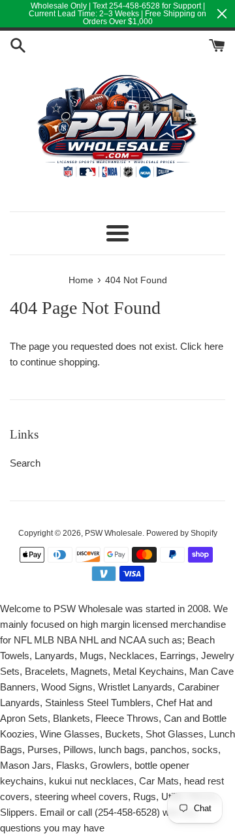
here (213, 346)
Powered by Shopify (181, 533)
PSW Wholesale (113, 533)
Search (25, 463)
